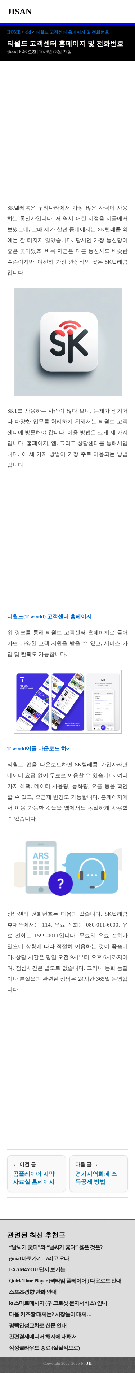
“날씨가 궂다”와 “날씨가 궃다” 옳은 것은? (56, 1247)
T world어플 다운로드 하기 (39, 748)
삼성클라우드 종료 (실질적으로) (44, 1348)
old (28, 32)
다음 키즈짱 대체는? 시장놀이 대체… (50, 1314)
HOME (14, 32)
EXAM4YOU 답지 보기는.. (38, 1269)
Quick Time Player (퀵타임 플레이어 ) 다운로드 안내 (65, 1281)
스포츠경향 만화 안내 (33, 1292)
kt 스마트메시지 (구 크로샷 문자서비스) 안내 (58, 1303)
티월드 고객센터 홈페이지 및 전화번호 (72, 32)
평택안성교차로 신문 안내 (38, 1325)
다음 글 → (96, 1173)
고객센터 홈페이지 (69, 616)
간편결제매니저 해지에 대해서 (43, 1336)
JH (89, 1363)
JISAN (19, 11)
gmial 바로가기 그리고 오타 (39, 1258)
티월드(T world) (26, 616)
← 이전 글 (34, 1173)
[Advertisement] (67, 132)
